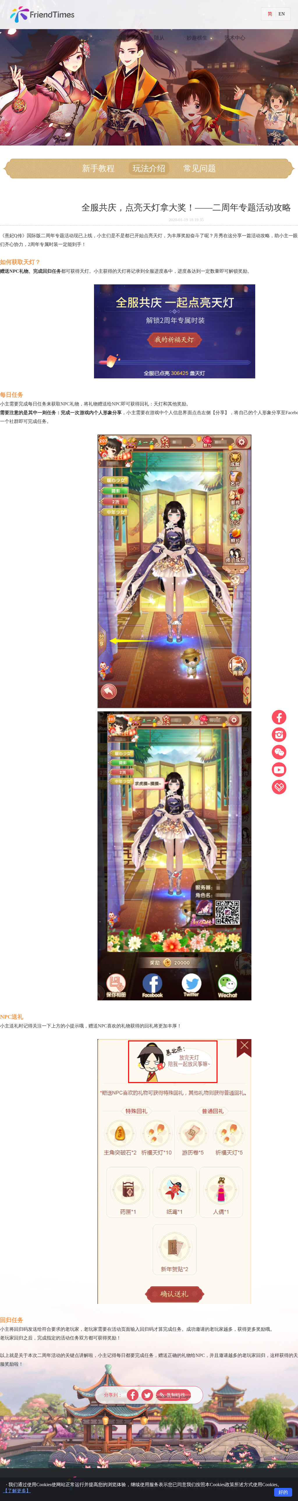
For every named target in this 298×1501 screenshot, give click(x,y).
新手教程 (98, 168)
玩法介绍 (149, 168)
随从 (159, 38)
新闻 (83, 38)
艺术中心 (234, 38)
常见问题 (199, 168)
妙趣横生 (197, 38)
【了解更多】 (17, 1490)
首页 (45, 38)
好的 (283, 1492)
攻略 (121, 38)
